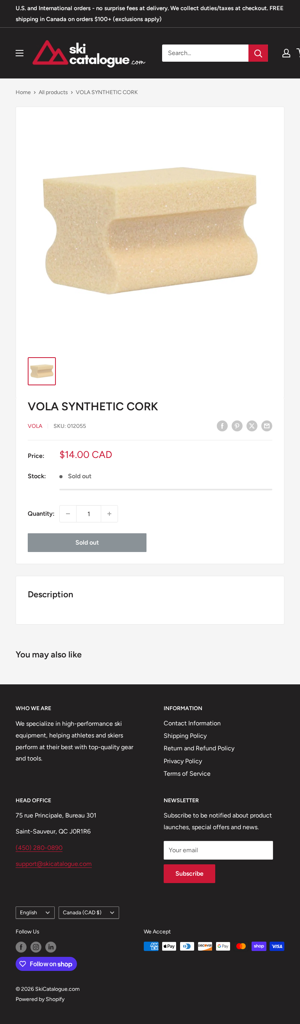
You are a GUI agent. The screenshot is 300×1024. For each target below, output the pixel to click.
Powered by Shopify (40, 999)
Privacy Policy (183, 761)
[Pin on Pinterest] (237, 425)
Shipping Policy (185, 735)
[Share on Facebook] (222, 425)
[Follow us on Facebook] (21, 947)
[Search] (258, 53)
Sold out (87, 542)
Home (23, 92)
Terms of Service (187, 773)
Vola (35, 426)
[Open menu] (19, 53)
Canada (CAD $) (82, 912)
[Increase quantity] (109, 514)
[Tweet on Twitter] (251, 425)
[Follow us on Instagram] (35, 947)
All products (53, 92)
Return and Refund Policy (199, 748)
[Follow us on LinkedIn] (50, 947)
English (28, 912)
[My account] (286, 53)
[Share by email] (266, 425)
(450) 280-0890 (39, 847)
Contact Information (192, 723)
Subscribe (189, 873)
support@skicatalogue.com (54, 863)
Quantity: (41, 513)
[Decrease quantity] (68, 514)
